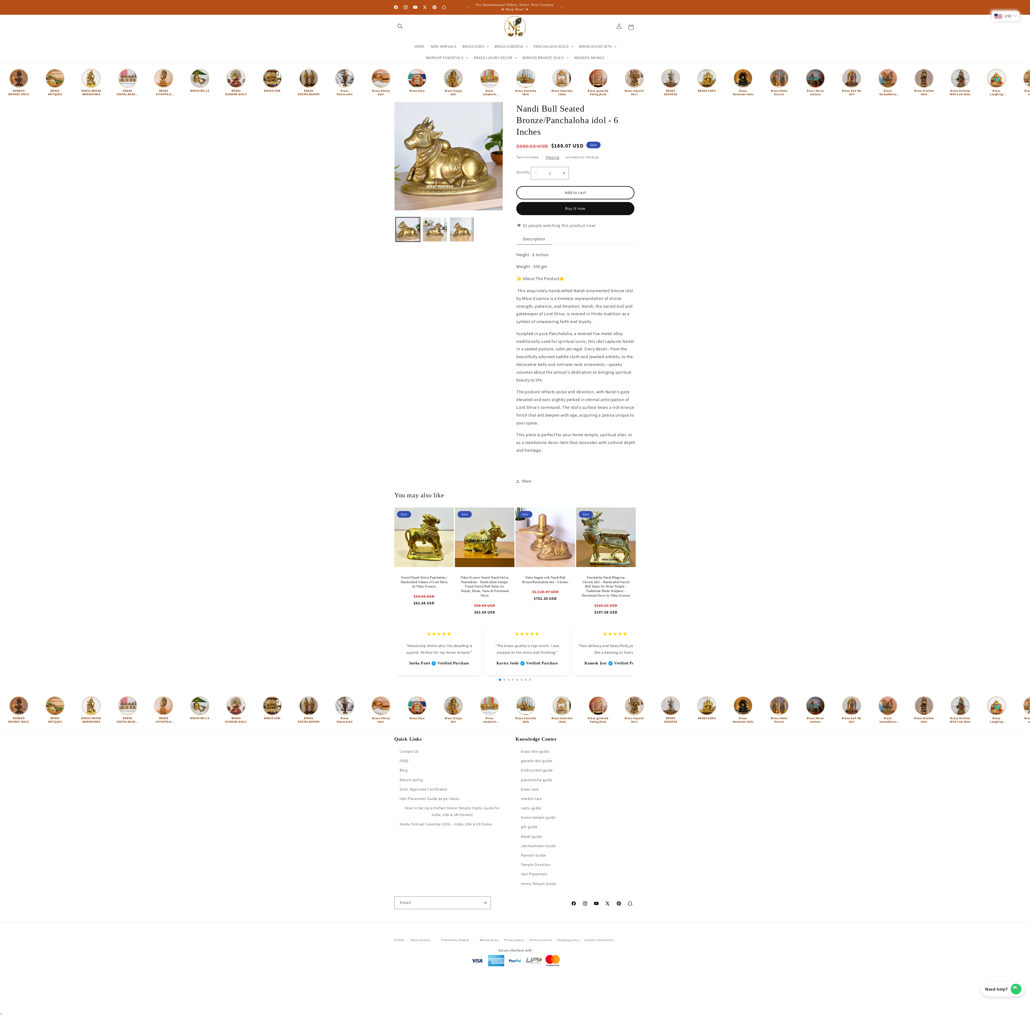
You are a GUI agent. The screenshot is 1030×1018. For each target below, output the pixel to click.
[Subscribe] (485, 902)
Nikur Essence (420, 940)
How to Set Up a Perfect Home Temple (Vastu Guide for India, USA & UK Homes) (452, 811)
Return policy (411, 779)
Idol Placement (534, 874)
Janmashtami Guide (538, 845)
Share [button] (527, 481)
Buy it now (575, 208)
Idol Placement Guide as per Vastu (430, 798)
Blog (403, 770)
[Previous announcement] (468, 7)
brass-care (530, 789)
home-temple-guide (538, 817)
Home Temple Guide (538, 883)
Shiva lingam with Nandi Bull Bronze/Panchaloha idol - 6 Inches (545, 580)
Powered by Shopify (455, 940)
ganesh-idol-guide (536, 760)
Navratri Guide (533, 855)
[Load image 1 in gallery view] (408, 229)
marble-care (531, 798)
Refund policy (489, 940)
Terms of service (540, 940)
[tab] (534, 239)
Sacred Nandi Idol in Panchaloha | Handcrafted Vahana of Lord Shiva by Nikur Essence (424, 582)
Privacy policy (514, 940)
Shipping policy (568, 940)
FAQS (404, 760)
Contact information (598, 940)
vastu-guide (531, 808)
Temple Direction (536, 864)
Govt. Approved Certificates (423, 789)
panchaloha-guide (537, 779)
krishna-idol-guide (537, 770)
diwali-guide (531, 836)
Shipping (552, 157)
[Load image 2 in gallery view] (435, 229)
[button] (400, 26)
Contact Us (409, 751)
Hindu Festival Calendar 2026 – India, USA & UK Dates (446, 824)
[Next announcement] (561, 7)
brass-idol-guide (535, 751)
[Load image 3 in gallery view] (462, 229)
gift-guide (529, 826)
